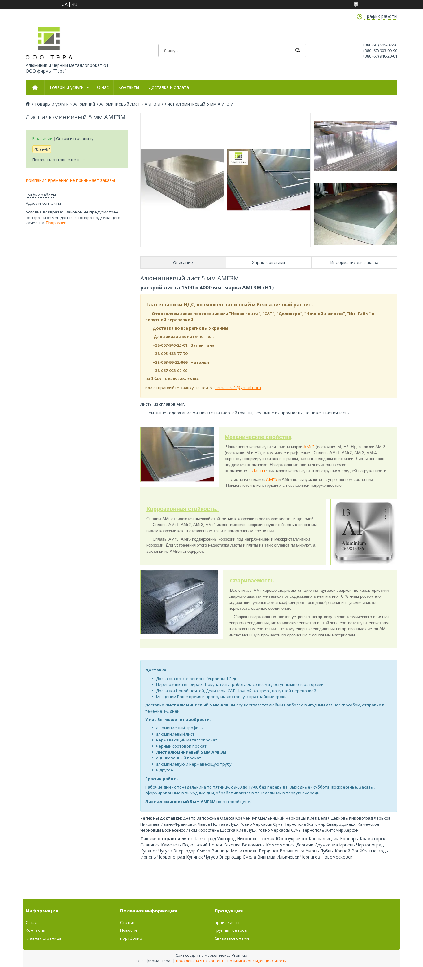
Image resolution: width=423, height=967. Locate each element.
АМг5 (271, 479)
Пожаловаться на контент (199, 961)
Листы (258, 470)
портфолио (131, 938)
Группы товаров (231, 930)
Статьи (127, 922)
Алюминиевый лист (119, 104)
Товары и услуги (66, 87)
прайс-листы (227, 922)
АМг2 (309, 447)
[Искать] (297, 50)
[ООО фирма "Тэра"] (49, 43)
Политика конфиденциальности (257, 961)
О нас (103, 87)
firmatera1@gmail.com (238, 387)
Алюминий (84, 104)
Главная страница (44, 938)
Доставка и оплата (169, 87)
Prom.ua (239, 955)
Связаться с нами (232, 938)
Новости (128, 930)
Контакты (128, 87)
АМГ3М (152, 104)
